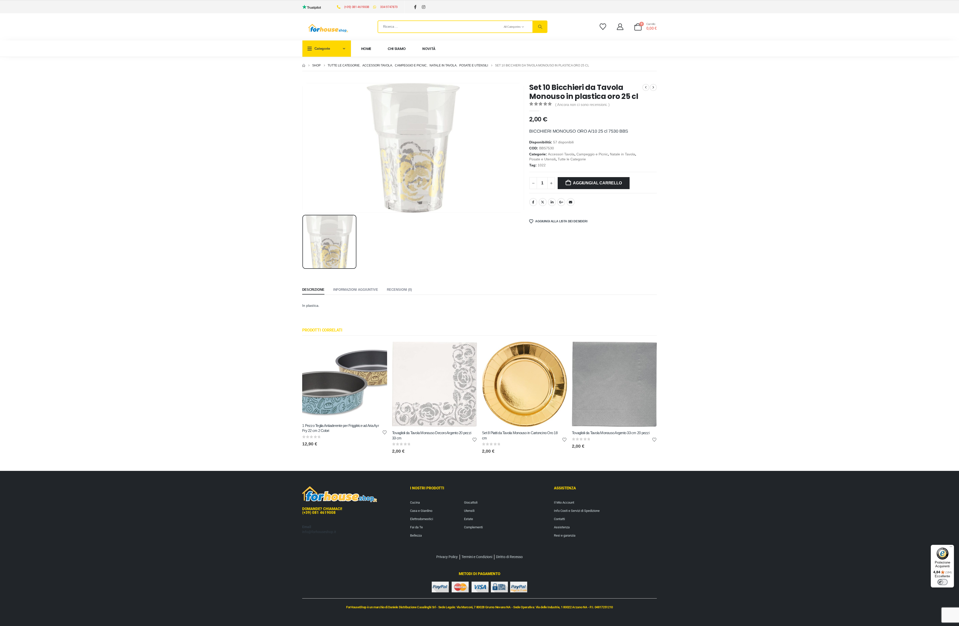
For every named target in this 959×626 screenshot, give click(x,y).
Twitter (543, 202)
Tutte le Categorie (572, 159)
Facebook (533, 202)
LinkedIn (552, 202)
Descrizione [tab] (313, 290)
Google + (561, 202)
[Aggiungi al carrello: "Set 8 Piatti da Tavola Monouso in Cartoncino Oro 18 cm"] (558, 349)
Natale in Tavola (622, 154)
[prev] (645, 87)
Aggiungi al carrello (597, 183)
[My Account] (620, 26)
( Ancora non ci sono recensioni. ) (582, 105)
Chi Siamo (397, 48)
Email (571, 202)
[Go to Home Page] (303, 65)
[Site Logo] (328, 28)
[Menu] (951, 548)
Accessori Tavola (561, 154)
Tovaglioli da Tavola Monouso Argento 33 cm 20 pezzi (610, 433)
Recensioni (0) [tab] (399, 290)
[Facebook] (415, 7)
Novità (429, 48)
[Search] (539, 26)
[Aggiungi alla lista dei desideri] (385, 432)
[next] (653, 87)
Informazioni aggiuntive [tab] (355, 290)
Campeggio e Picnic (592, 154)
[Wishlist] (603, 26)
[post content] (344, 380)
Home (366, 48)
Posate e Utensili (542, 159)
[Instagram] (424, 7)
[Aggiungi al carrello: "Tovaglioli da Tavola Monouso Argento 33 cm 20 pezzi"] (648, 349)
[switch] (943, 582)
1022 (542, 165)
